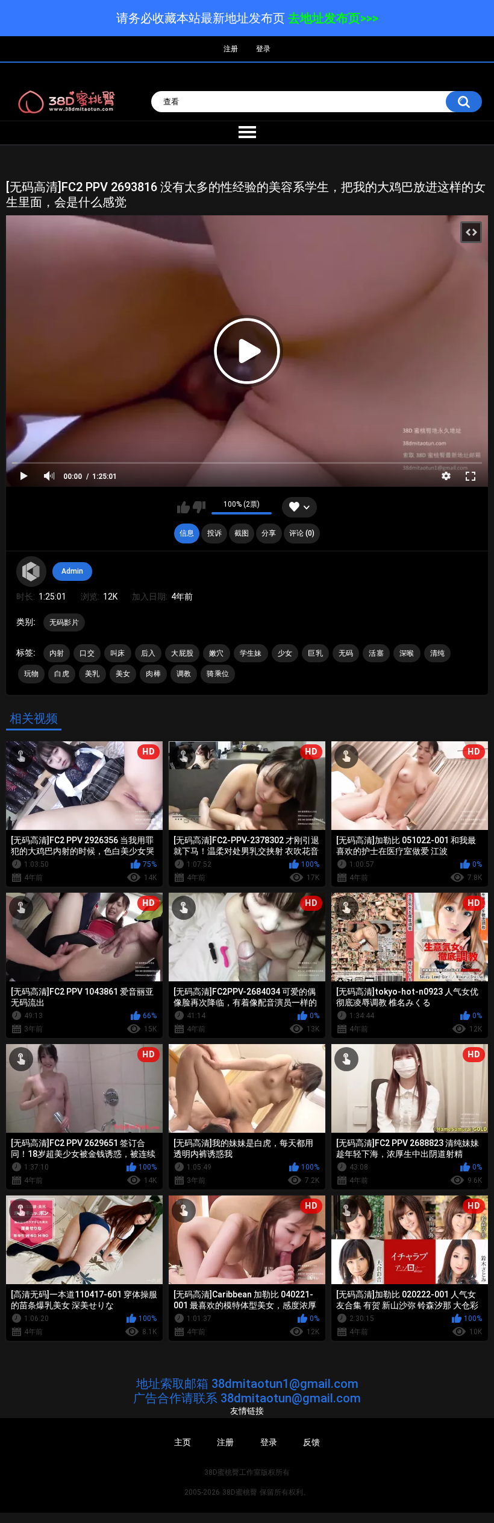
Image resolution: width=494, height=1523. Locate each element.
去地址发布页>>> (333, 18)
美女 (123, 674)
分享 (268, 533)
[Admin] (31, 571)
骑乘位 (218, 674)
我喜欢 (183, 507)
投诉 (214, 533)
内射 (56, 653)
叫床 (117, 653)
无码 (346, 653)
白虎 (61, 674)
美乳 (92, 674)
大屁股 (182, 653)
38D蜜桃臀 (239, 1492)
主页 (182, 1442)
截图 (241, 533)
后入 (148, 653)
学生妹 (251, 653)
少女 (285, 653)
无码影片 (64, 622)
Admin (72, 571)
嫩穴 (216, 653)
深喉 (406, 653)
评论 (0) (301, 533)
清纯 (437, 653)
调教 (184, 674)
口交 (87, 653)
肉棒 (153, 674)
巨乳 (315, 653)
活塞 (376, 653)
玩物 (31, 674)
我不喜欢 (199, 507)
